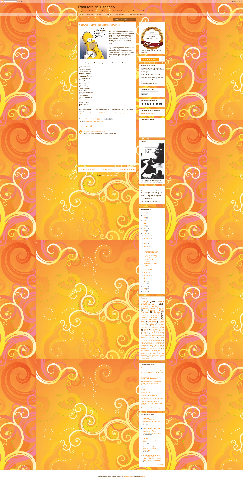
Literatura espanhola (147, 337)
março (146, 272)
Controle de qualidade (155, 345)
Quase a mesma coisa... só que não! (151, 268)
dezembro (147, 235)
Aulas (145, 334)
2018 (144, 233)
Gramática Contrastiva (150, 316)
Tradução (145, 301)
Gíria (155, 347)
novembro (147, 238)
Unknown (86, 131)
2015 (144, 286)
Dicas (152, 324)
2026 (144, 212)
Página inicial (107, 169)
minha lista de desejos (150, 59)
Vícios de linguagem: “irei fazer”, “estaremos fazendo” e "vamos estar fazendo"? (152, 403)
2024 (144, 218)
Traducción (158, 342)
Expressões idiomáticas (150, 306)
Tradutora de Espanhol (96, 7)
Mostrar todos (161, 464)
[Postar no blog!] (106, 119)
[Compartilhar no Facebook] (110, 119)
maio (146, 249)
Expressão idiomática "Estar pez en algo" (150, 256)
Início (81, 14)
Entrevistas (152, 321)
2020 (144, 228)
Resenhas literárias (158, 327)
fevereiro (147, 275)
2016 (144, 283)
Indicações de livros (158, 329)
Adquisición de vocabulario (149, 319)
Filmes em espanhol (156, 335)
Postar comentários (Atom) (109, 175)
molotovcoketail (128, 476)
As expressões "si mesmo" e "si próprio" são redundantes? (150, 377)
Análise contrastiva (146, 343)
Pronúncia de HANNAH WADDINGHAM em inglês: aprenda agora (152, 421)
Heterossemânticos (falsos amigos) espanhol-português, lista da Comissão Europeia (151, 383)
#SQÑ (88, 121)
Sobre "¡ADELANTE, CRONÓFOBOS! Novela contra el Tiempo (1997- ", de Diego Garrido (152, 458)
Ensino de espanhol (150, 314)
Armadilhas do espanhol (96, 121)
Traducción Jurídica (149, 447)
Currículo (109, 14)
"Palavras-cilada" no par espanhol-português (151, 251)
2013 (144, 291)
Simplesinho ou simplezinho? (149, 395)
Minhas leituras (121, 14)
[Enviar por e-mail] (105, 119)
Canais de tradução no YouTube (156, 356)
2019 (144, 231)
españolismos (145, 358)
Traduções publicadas (137, 14)
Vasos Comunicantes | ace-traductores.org (151, 429)
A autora (90, 14)
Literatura (156, 312)
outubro (146, 241)
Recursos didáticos (146, 342)
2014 (144, 289)
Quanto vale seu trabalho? (149, 260)
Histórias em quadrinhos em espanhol (152, 407)
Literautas (146, 438)
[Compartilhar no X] (108, 119)
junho (146, 246)
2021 (144, 225)
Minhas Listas (156, 334)
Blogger (143, 476)
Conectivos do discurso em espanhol (152, 368)
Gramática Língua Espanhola (152, 308)
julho (146, 243)
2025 (144, 215)
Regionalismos (145, 335)
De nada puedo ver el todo (151, 455)
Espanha (152, 322)
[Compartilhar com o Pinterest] (112, 119)
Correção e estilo (146, 347)
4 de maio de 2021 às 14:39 (97, 131)
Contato (99, 14)
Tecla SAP (146, 418)
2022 (144, 223)
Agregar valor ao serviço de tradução (151, 340)
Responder (86, 136)
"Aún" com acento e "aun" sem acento (152, 398)
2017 (144, 281)
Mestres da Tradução (150, 330)
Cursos (146, 329)
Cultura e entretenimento (152, 302)
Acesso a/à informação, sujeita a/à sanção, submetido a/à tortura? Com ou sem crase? (152, 372)
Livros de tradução (154, 348)
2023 (144, 220)
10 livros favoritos (157, 350)
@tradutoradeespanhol (148, 113)
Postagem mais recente (87, 169)
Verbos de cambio (146, 392)
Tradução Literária (149, 318)
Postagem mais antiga (127, 169)
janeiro (146, 278)
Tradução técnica (157, 339)
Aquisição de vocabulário (157, 332)
